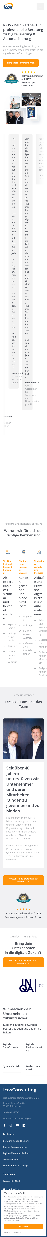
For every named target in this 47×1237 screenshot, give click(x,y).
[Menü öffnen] (40, 6)
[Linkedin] (25, 1125)
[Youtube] (18, 1125)
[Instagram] (12, 1125)
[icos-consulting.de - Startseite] (8, 6)
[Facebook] (5, 1125)
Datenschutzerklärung (12, 1232)
